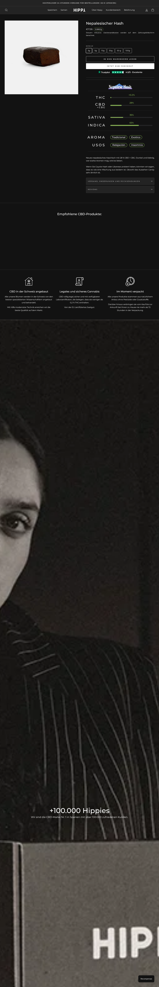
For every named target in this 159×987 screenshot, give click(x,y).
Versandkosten (113, 33)
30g (111, 50)
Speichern (52, 10)
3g (89, 50)
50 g (119, 50)
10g (103, 50)
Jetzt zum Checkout (120, 66)
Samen (64, 10)
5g (96, 50)
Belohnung (129, 10)
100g (127, 50)
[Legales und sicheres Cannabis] (79, 281)
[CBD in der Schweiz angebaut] (29, 281)
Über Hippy (97, 10)
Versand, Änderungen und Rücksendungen (114, 181)
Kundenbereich (113, 10)
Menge (89, 46)
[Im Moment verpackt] (130, 281)
